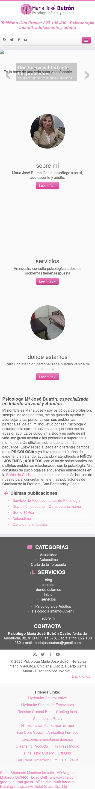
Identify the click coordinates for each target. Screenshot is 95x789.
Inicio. (48, 594)
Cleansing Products (32, 746)
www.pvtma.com (63, 777)
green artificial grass (16, 782)
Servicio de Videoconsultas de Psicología (46, 500)
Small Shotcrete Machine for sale (27, 772)
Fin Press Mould (66, 746)
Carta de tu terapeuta (29, 524)
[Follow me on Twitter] (13, 40)
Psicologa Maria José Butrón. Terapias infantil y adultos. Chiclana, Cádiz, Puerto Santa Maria (47, 666)
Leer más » (47, 185)
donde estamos (48, 589)
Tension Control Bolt (34, 711)
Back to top (81, 676)
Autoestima (21, 518)
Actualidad (48, 554)
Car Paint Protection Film (36, 760)
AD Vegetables (69, 772)
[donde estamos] (48, 322)
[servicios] (48, 227)
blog (48, 579)
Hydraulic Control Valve (47, 698)
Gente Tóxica (23, 512)
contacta (49, 584)
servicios (48, 599)
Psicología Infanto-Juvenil (53, 611)
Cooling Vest (66, 711)
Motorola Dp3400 (14, 777)
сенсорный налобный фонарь (47, 739)
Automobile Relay (47, 718)
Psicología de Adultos (53, 606)
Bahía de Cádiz (19, 474)
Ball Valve (70, 760)
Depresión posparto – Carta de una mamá (46, 506)
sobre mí (49, 618)
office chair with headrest (56, 782)
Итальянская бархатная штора (47, 725)
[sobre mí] (48, 131)
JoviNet (64, 670)
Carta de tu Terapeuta (48, 564)
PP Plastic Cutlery (39, 753)
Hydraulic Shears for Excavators (47, 704)
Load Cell (39, 777)
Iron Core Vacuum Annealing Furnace (47, 732)
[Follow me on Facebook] (20, 40)
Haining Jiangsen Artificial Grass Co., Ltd (33, 786)
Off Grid (64, 753)
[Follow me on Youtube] (27, 40)
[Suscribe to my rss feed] (6, 40)
